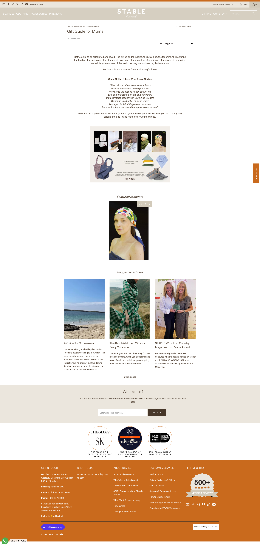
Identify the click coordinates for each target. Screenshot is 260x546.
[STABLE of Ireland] (131, 14)
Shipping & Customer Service (163, 491)
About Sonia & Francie (123, 474)
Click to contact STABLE (61, 492)
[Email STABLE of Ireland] (3, 4)
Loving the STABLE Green (125, 511)
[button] (8, 13)
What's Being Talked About (125, 480)
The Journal (119, 506)
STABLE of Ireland (57, 534)
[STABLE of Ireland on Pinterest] (17, 4)
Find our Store (156, 474)
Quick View (130, 241)
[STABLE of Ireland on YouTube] (26, 4)
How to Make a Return (160, 497)
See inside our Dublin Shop (125, 485)
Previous (181, 26)
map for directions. (52, 486)
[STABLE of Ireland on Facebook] (8, 4)
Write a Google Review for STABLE (165, 502)
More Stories (130, 377)
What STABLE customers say (126, 500)
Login (245, 4)
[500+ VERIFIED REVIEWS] (202, 496)
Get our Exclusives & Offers (162, 480)
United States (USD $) (221, 4)
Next (189, 26)
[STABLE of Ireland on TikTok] (21, 4)
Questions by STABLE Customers (165, 508)
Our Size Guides (157, 485)
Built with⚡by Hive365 (52, 516)
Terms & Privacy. (52, 510)
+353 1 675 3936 (36, 4)
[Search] (253, 13)
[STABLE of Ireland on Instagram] (12, 4)
